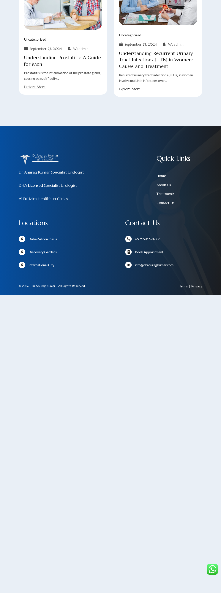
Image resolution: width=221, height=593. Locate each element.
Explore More (129, 89)
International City (41, 265)
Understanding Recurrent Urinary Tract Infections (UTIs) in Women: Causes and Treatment (156, 59)
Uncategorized (130, 35)
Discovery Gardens (42, 252)
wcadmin (175, 44)
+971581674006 (147, 239)
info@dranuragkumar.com (154, 265)
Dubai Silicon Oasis (42, 239)
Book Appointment (149, 252)
